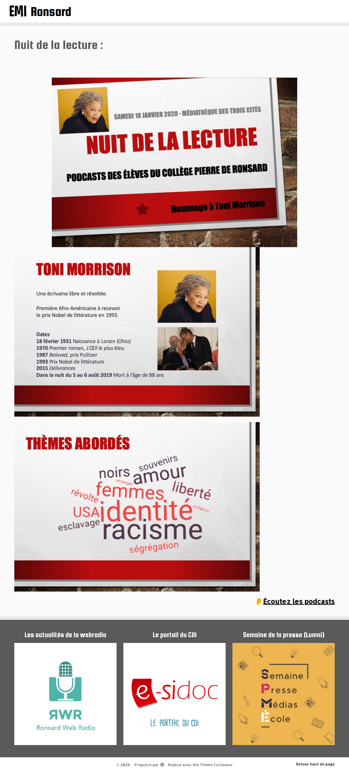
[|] (41, 10)
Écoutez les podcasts (299, 601)
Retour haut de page (315, 764)
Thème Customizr (216, 764)
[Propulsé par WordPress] (162, 763)
